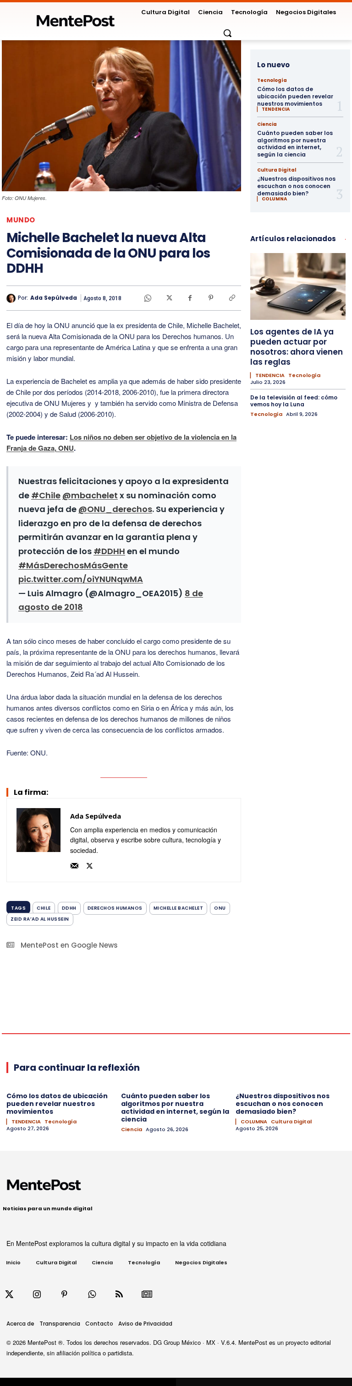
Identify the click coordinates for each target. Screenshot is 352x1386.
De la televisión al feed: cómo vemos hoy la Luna (293, 401)
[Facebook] (190, 298)
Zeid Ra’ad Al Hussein (40, 919)
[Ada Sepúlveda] (12, 298)
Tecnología (272, 80)
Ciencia (267, 124)
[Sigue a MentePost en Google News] (146, 1294)
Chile (44, 908)
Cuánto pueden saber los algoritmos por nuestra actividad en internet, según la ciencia (295, 143)
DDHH (69, 908)
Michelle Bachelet (179, 908)
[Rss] (119, 1294)
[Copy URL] (232, 298)
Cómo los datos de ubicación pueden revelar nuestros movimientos (295, 96)
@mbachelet (90, 495)
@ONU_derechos (115, 509)
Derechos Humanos (115, 908)
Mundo (20, 219)
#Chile (45, 495)
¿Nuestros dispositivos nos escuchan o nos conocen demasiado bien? (296, 186)
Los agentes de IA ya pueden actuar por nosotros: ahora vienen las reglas (296, 346)
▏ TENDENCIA (273, 109)
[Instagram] (36, 1294)
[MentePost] (75, 18)
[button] (227, 33)
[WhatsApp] (147, 298)
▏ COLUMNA (272, 199)
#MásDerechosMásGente (73, 565)
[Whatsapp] (91, 1294)
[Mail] (74, 864)
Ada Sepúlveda (53, 298)
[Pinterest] (211, 298)
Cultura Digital (276, 170)
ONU (220, 908)
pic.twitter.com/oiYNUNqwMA (80, 579)
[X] (169, 298)
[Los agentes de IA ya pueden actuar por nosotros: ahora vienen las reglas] (298, 286)
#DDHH (109, 551)
